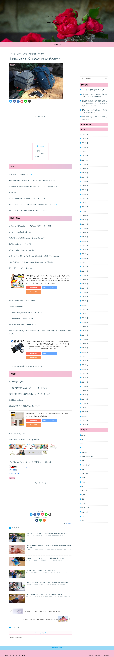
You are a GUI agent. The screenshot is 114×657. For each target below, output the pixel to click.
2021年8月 (84, 373)
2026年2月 (84, 147)
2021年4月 (84, 390)
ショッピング (85, 465)
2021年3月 (84, 395)
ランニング (84, 490)
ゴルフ (83, 460)
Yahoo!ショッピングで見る (49, 287)
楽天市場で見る (33, 287)
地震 (38, 151)
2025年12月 (85, 151)
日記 (82, 499)
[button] (106, 78)
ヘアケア (84, 486)
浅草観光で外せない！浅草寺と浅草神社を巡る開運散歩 (94, 118)
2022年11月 (84, 309)
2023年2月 (84, 296)
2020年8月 (84, 424)
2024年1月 (84, 249)
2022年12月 (85, 305)
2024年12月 (85, 202)
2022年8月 (84, 322)
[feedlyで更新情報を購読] (40, 520)
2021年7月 (84, 377)
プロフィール (85, 482)
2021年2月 (84, 399)
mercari (83, 448)
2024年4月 (84, 237)
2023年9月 (84, 266)
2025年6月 (84, 177)
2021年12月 (85, 356)
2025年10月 (85, 160)
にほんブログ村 (22, 467)
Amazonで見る (33, 291)
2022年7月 (84, 326)
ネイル (83, 478)
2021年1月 (84, 403)
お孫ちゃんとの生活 (87, 456)
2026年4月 (84, 143)
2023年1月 (84, 301)
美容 (82, 516)
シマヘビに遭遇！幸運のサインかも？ (92, 90)
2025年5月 (84, 181)
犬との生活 (84, 512)
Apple (83, 439)
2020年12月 (85, 407)
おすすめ (13, 478)
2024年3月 (84, 241)
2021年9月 (84, 369)
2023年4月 (84, 288)
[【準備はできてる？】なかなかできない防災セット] (18, 101)
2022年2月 (84, 348)
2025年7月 (84, 173)
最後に (39, 156)
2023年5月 (84, 284)
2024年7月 (84, 224)
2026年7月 (84, 134)
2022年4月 (84, 339)
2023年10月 (85, 262)
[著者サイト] (36, 520)
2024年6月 (84, 228)
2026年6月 (84, 138)
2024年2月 (84, 245)
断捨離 (83, 495)
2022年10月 (85, 313)
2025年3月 (84, 190)
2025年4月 (84, 185)
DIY (82, 443)
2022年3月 (84, 343)
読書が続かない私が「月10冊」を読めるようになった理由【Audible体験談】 (94, 95)
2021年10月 (85, 365)
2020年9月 (84, 420)
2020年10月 (85, 416)
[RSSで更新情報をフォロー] (44, 520)
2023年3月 (84, 292)
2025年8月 (84, 168)
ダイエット (84, 473)
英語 (82, 520)
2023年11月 (84, 258)
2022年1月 (84, 352)
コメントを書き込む (40, 633)
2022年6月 (84, 331)
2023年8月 (84, 271)
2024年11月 (84, 207)
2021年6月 (84, 382)
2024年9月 (84, 215)
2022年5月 (84, 335)
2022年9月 (84, 318)
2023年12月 (85, 254)
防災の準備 (40, 153)
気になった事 (85, 507)
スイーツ (84, 469)
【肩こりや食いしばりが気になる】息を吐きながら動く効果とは (94, 111)
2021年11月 (84, 360)
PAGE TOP (58, 648)
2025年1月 (84, 198)
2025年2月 (84, 194)
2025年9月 (84, 164)
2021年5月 (84, 386)
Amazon (83, 435)
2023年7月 (84, 275)
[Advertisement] (40, 108)
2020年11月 (84, 412)
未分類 (83, 503)
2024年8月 (84, 220)
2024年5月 (84, 232)
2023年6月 (84, 279)
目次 (38, 146)
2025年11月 (84, 155)
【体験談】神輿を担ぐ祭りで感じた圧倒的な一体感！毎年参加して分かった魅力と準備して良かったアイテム (94, 103)
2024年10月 (85, 211)
